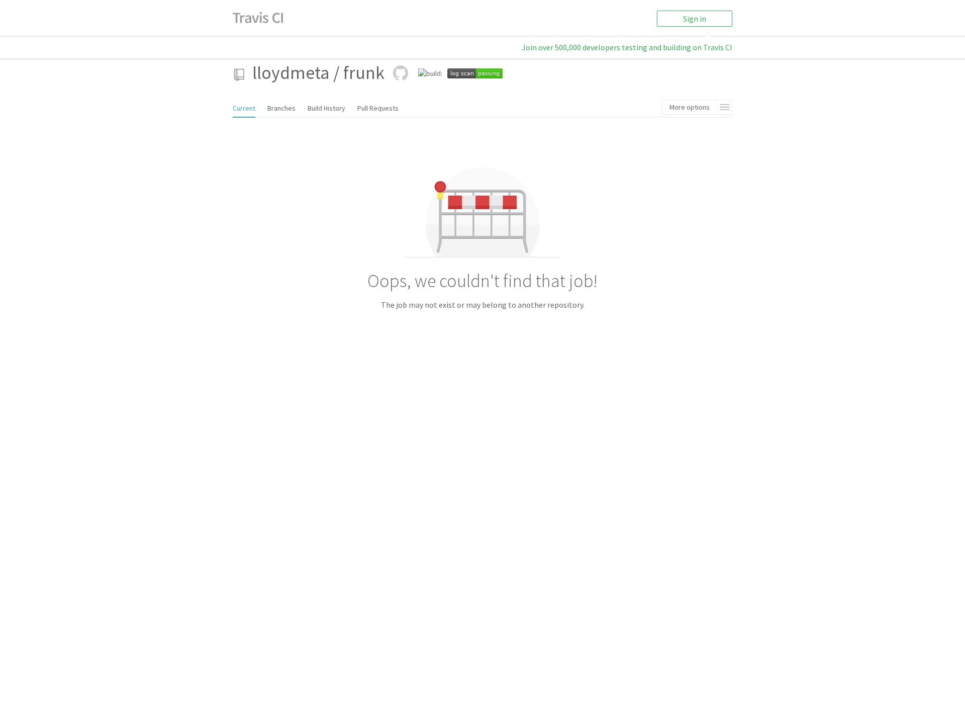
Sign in (694, 19)
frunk (363, 72)
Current (244, 108)
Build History (326, 108)
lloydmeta (291, 72)
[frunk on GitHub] (400, 72)
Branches (281, 108)
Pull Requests (378, 108)
